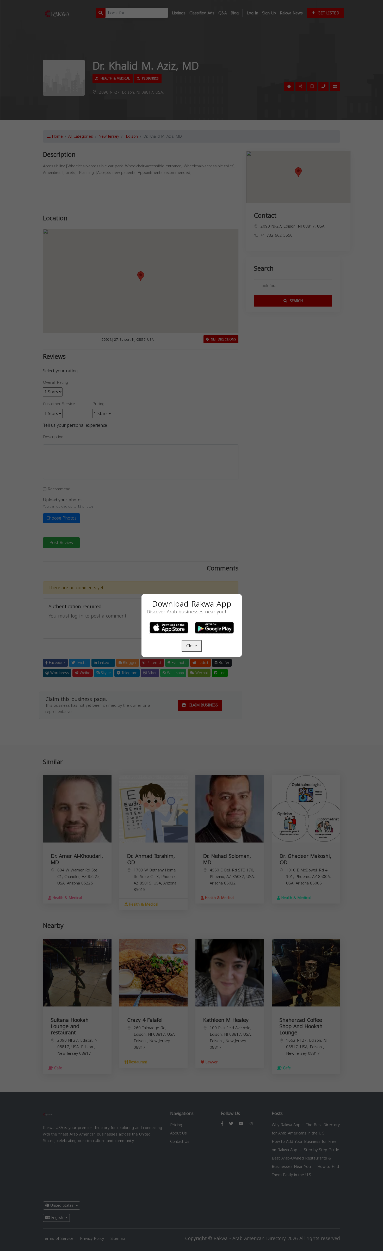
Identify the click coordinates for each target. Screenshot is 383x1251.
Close (191, 646)
